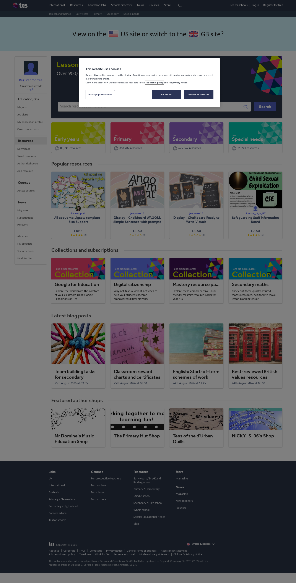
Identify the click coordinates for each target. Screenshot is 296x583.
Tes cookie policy (154, 82)
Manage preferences (100, 94)
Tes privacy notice (177, 82)
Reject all (166, 94)
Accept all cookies (198, 94)
